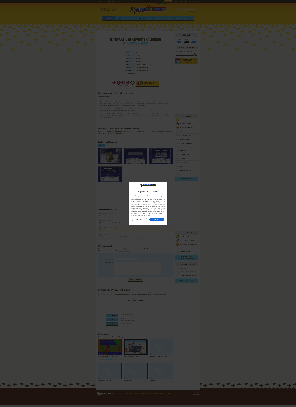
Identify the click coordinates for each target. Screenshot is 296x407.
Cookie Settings (143, 215)
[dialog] (148, 203)
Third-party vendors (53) (145, 204)
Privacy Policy (151, 215)
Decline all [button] (139, 219)
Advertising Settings (141, 213)
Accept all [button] (156, 219)
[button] (148, 223)
